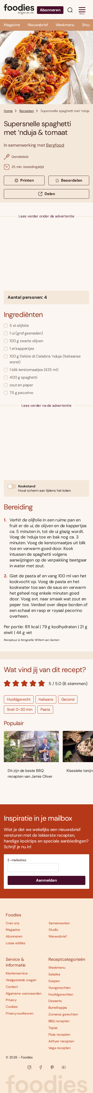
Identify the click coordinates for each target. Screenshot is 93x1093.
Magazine (12, 24)
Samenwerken (59, 923)
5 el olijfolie (19, 325)
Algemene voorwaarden (23, 993)
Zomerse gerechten (63, 1014)
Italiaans (46, 699)
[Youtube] (63, 1067)
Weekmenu (65, 24)
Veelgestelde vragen (21, 980)
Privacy (11, 1000)
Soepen (54, 981)
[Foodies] (19, 9)
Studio (53, 929)
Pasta (45, 709)
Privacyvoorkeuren (19, 1013)
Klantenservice (17, 973)
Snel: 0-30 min (19, 709)
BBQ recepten (58, 1021)
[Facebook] (41, 1067)
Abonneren (50, 9)
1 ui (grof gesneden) (26, 333)
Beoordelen (71, 180)
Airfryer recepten (61, 1041)
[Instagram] (29, 1067)
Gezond (67, 699)
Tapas (52, 1028)
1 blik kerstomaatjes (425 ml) (34, 369)
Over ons (12, 923)
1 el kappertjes (22, 348)
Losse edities (15, 943)
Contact (12, 987)
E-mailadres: (17, 860)
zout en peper (21, 385)
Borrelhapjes (57, 1007)
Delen (50, 193)
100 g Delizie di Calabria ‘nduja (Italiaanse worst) (45, 359)
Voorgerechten (59, 987)
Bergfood (55, 145)
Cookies (12, 1006)
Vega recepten (59, 1048)
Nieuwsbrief (38, 24)
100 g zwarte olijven (26, 340)
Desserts (55, 1001)
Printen (27, 180)
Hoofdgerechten (60, 994)
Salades (54, 974)
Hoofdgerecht (19, 699)
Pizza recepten (59, 1034)
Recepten (26, 111)
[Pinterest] (52, 1067)
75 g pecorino (21, 392)
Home (8, 111)
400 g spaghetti (23, 377)
